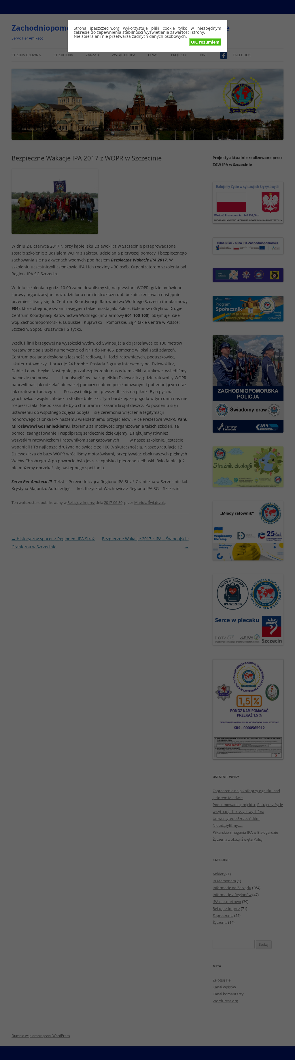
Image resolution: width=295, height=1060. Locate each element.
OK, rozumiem (205, 42)
